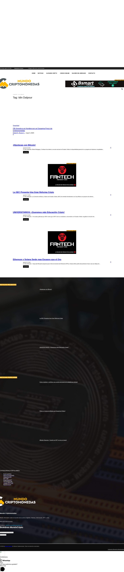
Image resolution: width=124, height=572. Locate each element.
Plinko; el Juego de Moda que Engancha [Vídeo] (52, 411)
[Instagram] (114, 68)
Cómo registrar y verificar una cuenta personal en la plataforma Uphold (59, 382)
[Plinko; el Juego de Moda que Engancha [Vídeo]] (19, 422)
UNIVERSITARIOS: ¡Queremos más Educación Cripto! (39, 212)
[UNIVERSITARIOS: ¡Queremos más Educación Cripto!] (19, 358)
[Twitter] (118, 68)
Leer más (26, 152)
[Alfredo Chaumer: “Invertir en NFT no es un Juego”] (19, 451)
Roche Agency (8, 546)
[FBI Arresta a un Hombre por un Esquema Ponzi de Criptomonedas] (38, 113)
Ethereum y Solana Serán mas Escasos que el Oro (37, 259)
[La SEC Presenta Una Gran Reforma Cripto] (19, 329)
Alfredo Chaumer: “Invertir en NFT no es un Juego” (53, 440)
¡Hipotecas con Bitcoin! (24, 145)
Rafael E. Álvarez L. (19, 133)
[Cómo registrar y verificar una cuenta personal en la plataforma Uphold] (19, 393)
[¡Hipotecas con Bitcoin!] (19, 300)
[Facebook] (116, 68)
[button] (122, 89)
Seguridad (16, 125)
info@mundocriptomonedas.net (13, 525)
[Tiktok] (121, 68)
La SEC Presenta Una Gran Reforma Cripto (33, 192)
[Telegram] (123, 68)
